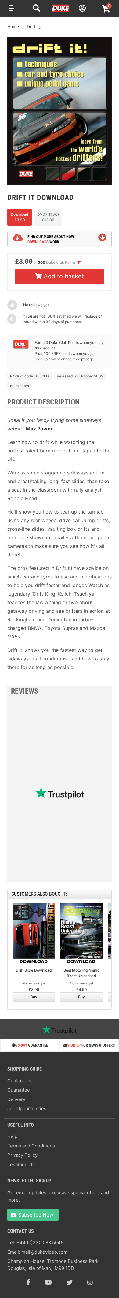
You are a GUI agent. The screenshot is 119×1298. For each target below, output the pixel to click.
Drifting (34, 26)
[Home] (61, 11)
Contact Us (19, 1081)
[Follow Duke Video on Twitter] (70, 1282)
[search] (36, 9)
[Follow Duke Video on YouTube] (48, 1282)
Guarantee (18, 1090)
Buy (34, 997)
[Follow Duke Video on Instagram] (90, 1282)
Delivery (16, 1099)
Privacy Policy (22, 1155)
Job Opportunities (26, 1108)
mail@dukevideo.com (44, 1252)
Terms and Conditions (31, 1146)
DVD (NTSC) (48, 217)
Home (13, 26)
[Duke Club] (21, 347)
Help (12, 1136)
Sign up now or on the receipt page (64, 359)
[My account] (81, 9)
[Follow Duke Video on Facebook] (28, 1282)
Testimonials (21, 1164)
